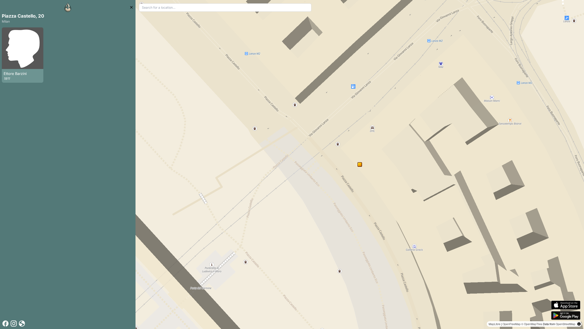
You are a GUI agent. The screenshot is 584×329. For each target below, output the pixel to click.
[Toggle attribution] (579, 324)
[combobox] (225, 7)
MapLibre (495, 324)
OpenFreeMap (512, 324)
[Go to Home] (67, 7)
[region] (360, 164)
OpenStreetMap (565, 324)
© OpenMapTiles (531, 324)
